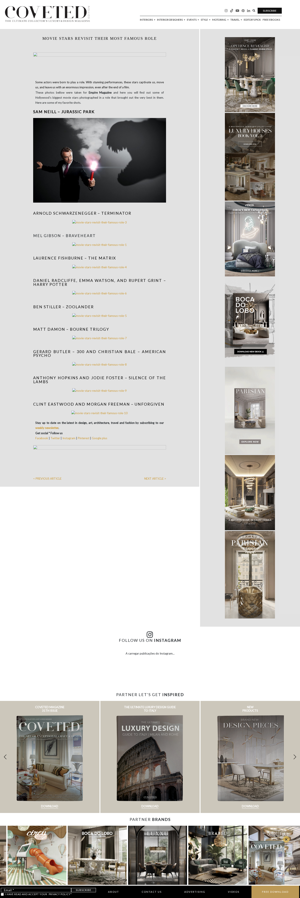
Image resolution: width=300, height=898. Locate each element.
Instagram (68, 438)
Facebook (42, 438)
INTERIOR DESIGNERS (170, 19)
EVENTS (192, 19)
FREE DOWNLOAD (275, 891)
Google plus (99, 438)
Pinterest (83, 438)
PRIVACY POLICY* (60, 894)
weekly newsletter (46, 428)
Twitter (56, 438)
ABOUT (113, 891)
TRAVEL (235, 19)
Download (49, 806)
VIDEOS (233, 891)
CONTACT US (152, 891)
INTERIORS (146, 19)
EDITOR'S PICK (252, 19)
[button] (295, 757)
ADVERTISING (194, 891)
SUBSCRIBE (270, 10)
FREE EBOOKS (271, 19)
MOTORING (219, 19)
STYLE (204, 19)
